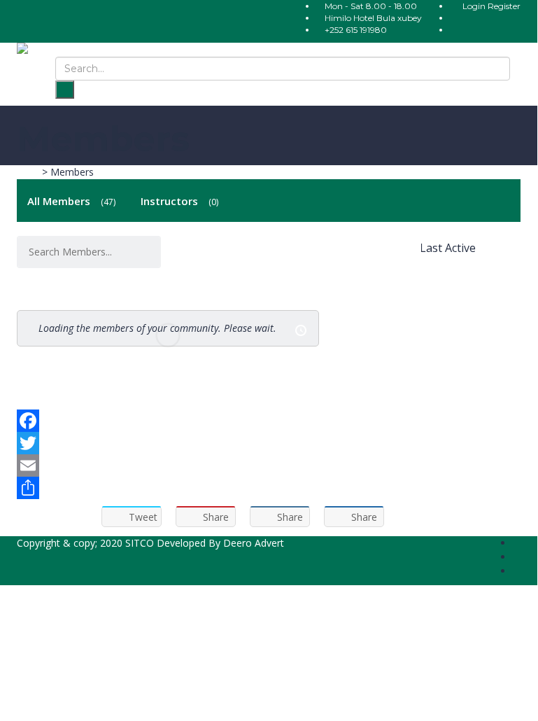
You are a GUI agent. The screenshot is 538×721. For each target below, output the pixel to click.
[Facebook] (269, 421)
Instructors (178, 201)
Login (475, 6)
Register (504, 6)
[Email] (269, 465)
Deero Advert (253, 543)
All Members (70, 201)
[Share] (269, 488)
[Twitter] (269, 443)
